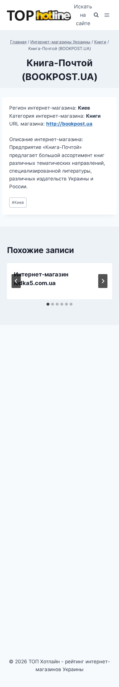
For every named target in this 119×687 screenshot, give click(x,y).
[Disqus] (59, 409)
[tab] (48, 304)
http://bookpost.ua (69, 124)
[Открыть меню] (106, 15)
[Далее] (102, 281)
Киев (18, 202)
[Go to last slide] (16, 281)
